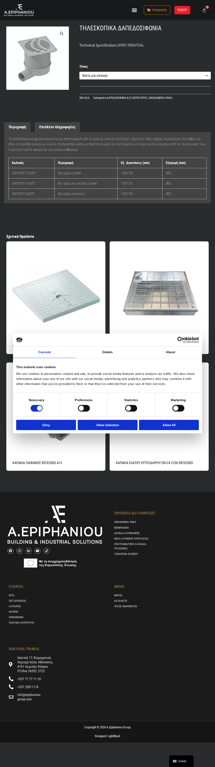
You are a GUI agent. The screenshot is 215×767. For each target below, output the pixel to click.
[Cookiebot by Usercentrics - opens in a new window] (180, 340)
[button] (134, 10)
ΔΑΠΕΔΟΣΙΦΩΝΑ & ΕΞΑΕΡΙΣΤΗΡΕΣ (126, 98)
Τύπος (83, 67)
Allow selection (107, 425)
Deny (46, 425)
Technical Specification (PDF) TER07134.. (111, 45)
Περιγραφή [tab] (17, 127)
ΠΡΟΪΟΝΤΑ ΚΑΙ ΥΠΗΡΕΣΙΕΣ (134, 513)
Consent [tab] (44, 352)
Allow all (169, 425)
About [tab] (170, 352)
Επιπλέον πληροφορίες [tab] (57, 127)
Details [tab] (107, 352)
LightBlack (113, 736)
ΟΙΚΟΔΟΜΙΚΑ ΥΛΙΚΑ (160, 98)
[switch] (84, 408)
